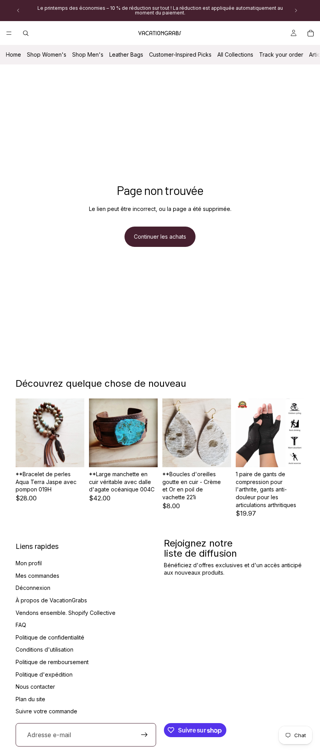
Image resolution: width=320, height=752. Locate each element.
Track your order (281, 54)
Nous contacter (35, 686)
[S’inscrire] (144, 735)
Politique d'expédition (44, 674)
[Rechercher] (25, 33)
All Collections (235, 54)
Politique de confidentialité (50, 637)
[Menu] (9, 33)
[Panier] (310, 33)
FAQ (21, 625)
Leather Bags (126, 54)
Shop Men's (87, 54)
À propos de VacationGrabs (51, 600)
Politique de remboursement (52, 662)
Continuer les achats (160, 236)
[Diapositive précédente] (18, 10)
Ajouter (78, 455)
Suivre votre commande (46, 711)
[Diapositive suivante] (295, 10)
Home (13, 54)
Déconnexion (33, 588)
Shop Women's (46, 54)
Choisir (225, 455)
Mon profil (29, 563)
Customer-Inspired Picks (180, 54)
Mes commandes (37, 575)
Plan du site (30, 699)
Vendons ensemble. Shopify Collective (66, 612)
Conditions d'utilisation (44, 650)
